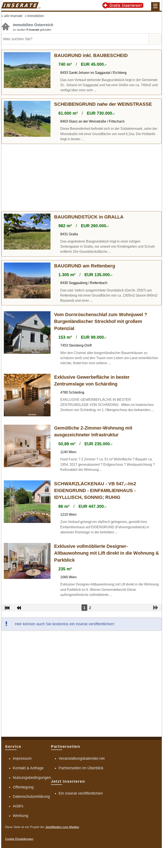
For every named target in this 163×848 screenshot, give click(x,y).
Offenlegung (23, 787)
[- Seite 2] (155, 608)
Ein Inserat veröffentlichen (81, 793)
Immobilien (35, 16)
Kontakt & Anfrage (28, 768)
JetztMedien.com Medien (62, 827)
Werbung (20, 816)
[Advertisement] (81, 178)
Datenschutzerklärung (31, 796)
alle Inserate (13, 16)
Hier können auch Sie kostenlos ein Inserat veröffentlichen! (64, 624)
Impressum (22, 758)
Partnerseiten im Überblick (81, 768)
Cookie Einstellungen (19, 839)
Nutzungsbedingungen (32, 777)
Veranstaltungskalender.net (82, 758)
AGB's (18, 806)
